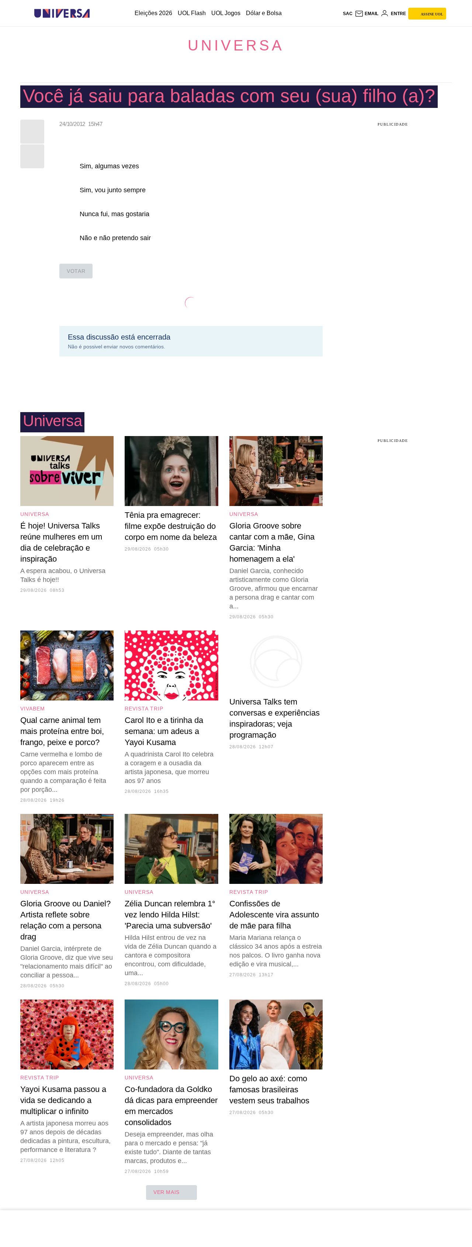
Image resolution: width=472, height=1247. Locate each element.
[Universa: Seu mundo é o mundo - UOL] (62, 13)
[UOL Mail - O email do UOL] (366, 13)
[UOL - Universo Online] (96, 13)
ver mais (166, 1192)
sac (348, 13)
